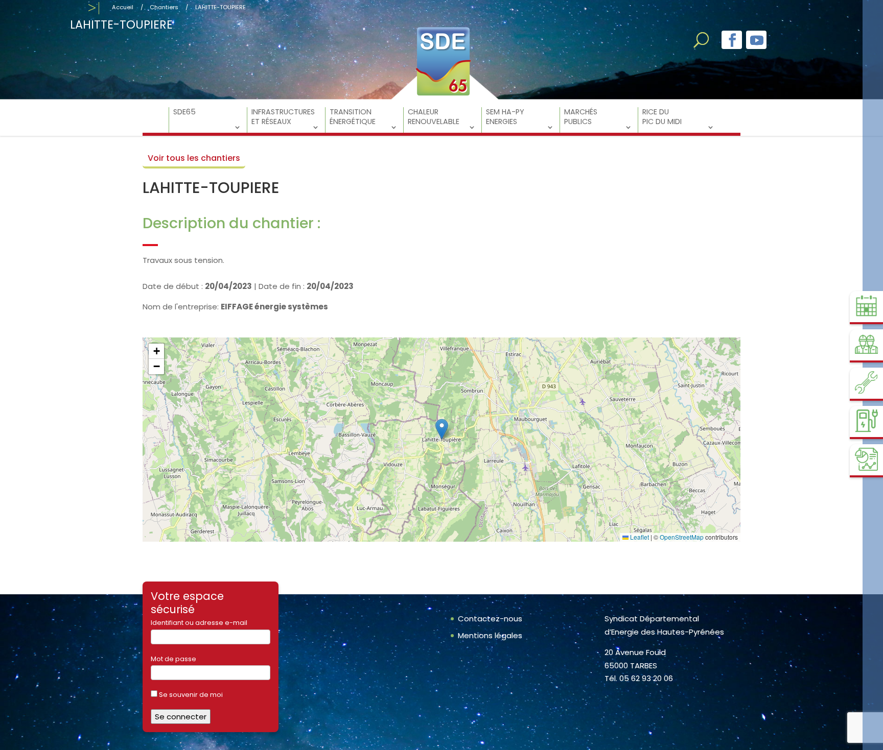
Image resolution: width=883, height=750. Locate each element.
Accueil (122, 7)
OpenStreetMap (682, 537)
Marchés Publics (580, 117)
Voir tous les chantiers (194, 158)
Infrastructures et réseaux (283, 117)
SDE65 (184, 112)
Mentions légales (490, 635)
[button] (441, 429)
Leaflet (639, 537)
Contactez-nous (490, 618)
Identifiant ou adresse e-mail (199, 622)
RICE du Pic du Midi (662, 117)
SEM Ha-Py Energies (505, 117)
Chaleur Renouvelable (433, 117)
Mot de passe (173, 659)
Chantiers (164, 7)
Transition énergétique (353, 117)
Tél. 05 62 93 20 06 (639, 678)
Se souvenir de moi (190, 694)
